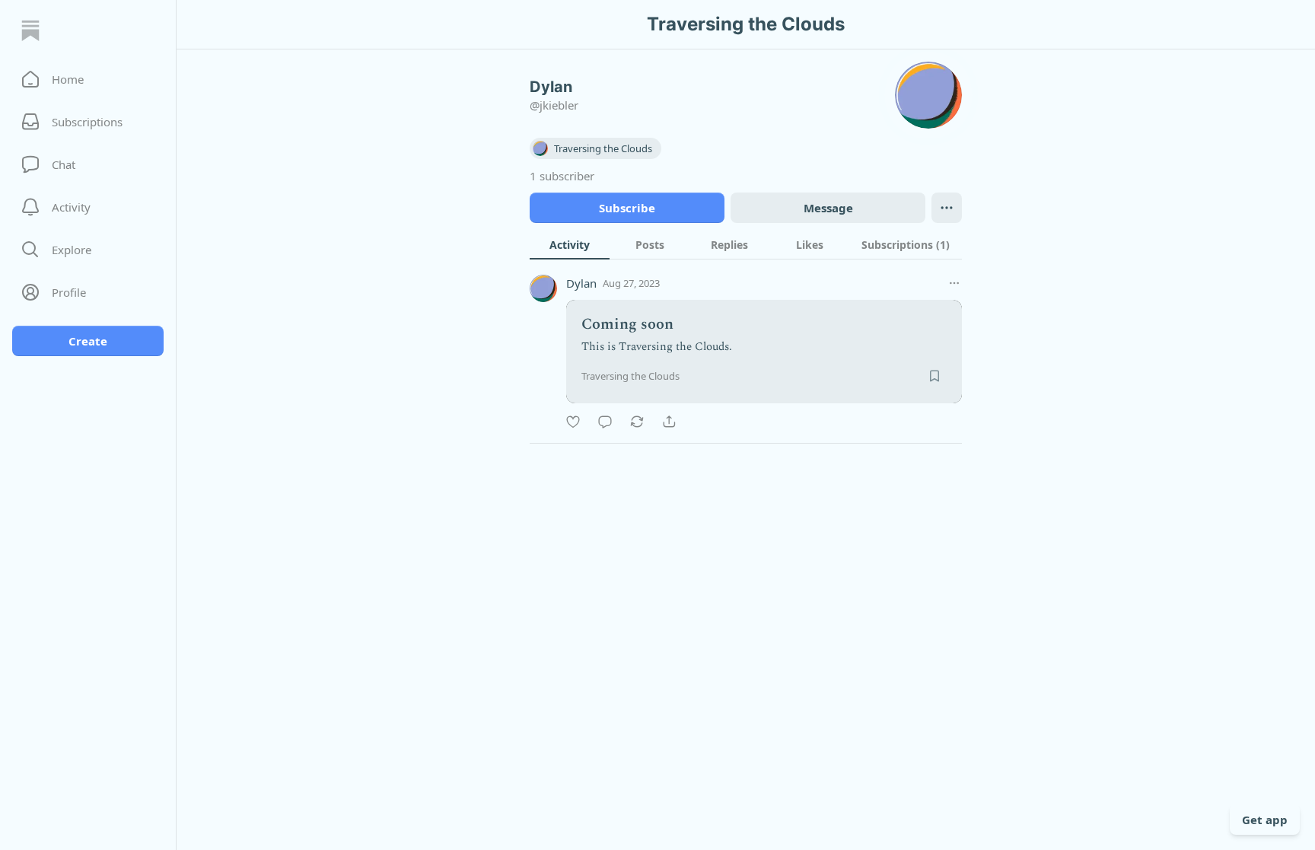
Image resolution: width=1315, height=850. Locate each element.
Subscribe (627, 207)
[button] (88, 79)
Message (828, 207)
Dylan (581, 283)
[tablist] (746, 244)
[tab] (570, 244)
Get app (1265, 819)
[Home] (30, 30)
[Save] (934, 376)
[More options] (954, 283)
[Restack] (637, 421)
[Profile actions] (946, 208)
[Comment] (605, 421)
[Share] (669, 421)
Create (87, 341)
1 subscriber (562, 175)
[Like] (573, 421)
